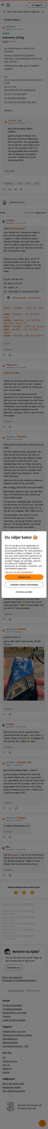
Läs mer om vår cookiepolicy (19, 572)
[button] (24, 592)
